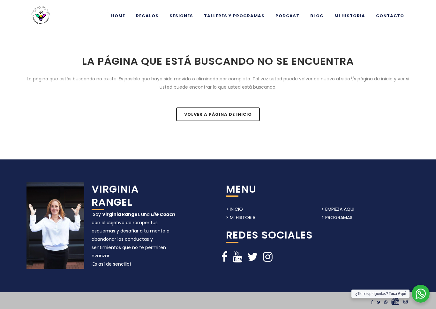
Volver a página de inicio (218, 114)
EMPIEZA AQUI (339, 209)
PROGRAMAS (338, 217)
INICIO (236, 209)
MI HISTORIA (242, 217)
